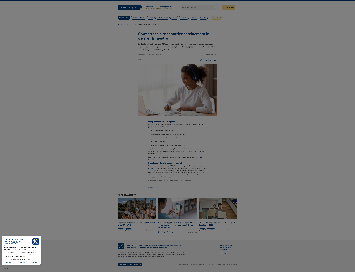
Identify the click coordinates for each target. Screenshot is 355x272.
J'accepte (34, 262)
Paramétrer (21, 262)
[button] (6, 268)
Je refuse (8, 262)
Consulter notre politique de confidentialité (14, 256)
